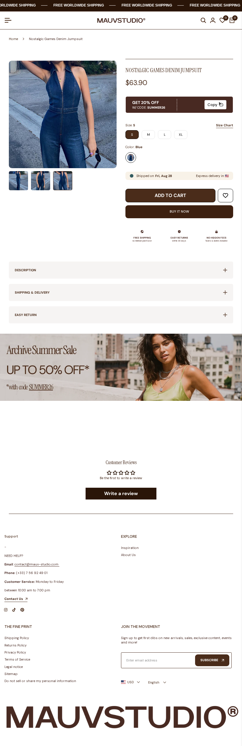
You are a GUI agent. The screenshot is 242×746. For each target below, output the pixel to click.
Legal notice (13, 667)
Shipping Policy (16, 638)
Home (13, 39)
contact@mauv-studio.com (36, 564)
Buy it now (179, 211)
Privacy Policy (15, 652)
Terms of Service (17, 659)
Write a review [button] (121, 493)
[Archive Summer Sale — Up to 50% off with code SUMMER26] (121, 367)
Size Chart (224, 125)
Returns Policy (15, 645)
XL (181, 135)
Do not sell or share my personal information (40, 681)
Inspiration (130, 548)
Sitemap (11, 674)
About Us (128, 555)
